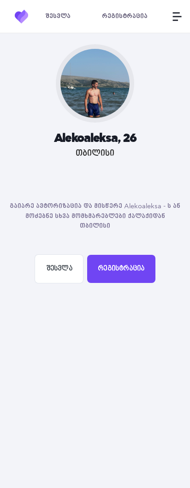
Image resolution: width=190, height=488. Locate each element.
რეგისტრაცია (121, 268)
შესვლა (59, 268)
